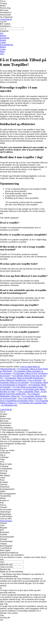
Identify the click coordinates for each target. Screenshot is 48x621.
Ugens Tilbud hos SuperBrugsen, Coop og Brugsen (21, 380)
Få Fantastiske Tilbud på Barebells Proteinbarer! (24, 378)
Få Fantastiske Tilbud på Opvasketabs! (23, 381)
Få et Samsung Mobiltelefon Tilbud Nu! (20, 395)
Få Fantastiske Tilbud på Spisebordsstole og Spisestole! (24, 383)
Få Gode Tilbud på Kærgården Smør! (28, 387)
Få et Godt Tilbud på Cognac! (30, 398)
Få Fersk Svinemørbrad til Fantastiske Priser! (23, 399)
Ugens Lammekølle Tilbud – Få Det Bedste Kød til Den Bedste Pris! (23, 392)
